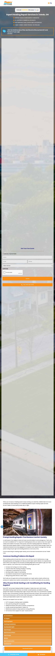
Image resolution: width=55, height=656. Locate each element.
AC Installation (8, 616)
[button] (51, 3)
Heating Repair (8, 621)
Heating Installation (10, 624)
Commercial (7, 644)
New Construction (9, 641)
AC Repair (7, 618)
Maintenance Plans (9, 632)
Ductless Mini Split (9, 627)
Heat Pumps (7, 630)
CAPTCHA (5, 268)
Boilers (6, 638)
